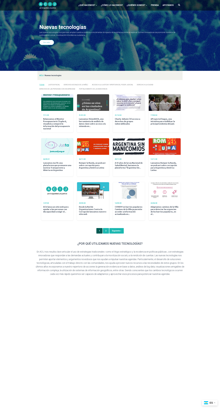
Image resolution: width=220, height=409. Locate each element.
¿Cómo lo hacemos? (112, 5)
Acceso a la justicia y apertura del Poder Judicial (112, 85)
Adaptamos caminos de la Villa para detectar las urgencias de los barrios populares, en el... (164, 210)
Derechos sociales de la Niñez (76, 85)
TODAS (41, 85)
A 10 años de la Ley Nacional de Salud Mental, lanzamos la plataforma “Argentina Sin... (129, 165)
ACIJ (41, 75)
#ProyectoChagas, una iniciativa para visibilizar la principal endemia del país (163, 121)
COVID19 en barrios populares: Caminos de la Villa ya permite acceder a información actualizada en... (129, 210)
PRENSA (155, 5)
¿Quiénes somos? (136, 5)
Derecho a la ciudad (145, 85)
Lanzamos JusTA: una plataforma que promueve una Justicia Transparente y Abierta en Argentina (57, 166)
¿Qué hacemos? (87, 5)
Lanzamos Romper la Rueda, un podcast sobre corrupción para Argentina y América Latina (164, 166)
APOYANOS (168, 5)
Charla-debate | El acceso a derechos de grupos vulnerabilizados (127, 121)
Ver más (46, 42)
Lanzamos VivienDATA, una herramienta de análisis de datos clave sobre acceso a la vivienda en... (92, 122)
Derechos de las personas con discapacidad (57, 89)
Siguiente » (116, 231)
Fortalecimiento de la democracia (93, 89)
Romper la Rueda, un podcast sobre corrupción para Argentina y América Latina (92, 165)
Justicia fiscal (54, 85)
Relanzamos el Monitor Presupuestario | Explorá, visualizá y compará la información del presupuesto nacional (56, 124)
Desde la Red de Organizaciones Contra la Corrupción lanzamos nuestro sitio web (92, 210)
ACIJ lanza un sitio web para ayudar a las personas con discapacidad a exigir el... (55, 209)
